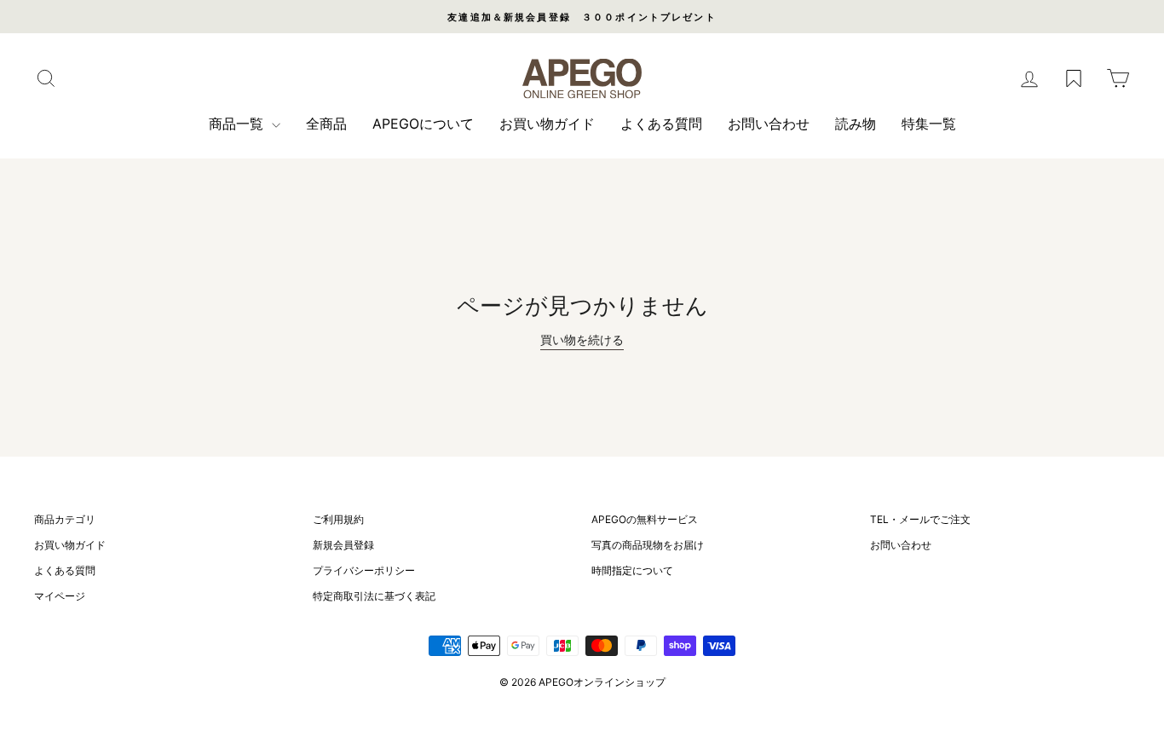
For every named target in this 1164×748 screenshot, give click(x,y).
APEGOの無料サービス (644, 519)
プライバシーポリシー (364, 570)
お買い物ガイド (547, 123)
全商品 (326, 123)
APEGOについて (423, 123)
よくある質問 (661, 123)
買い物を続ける (582, 339)
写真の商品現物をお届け (647, 544)
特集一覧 (929, 123)
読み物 (855, 123)
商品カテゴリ (64, 519)
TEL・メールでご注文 (920, 519)
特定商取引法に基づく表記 (374, 596)
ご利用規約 (338, 519)
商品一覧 (238, 123)
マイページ (59, 596)
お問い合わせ (769, 123)
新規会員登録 (343, 544)
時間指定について (632, 570)
